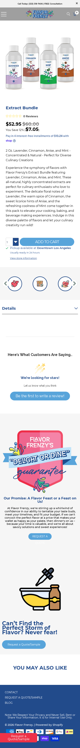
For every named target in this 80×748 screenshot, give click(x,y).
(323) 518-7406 (36, 4)
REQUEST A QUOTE (40, 537)
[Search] (68, 14)
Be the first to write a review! (40, 396)
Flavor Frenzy (24, 725)
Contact (11, 692)
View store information (23, 258)
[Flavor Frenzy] (40, 14)
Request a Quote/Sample (24, 644)
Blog (9, 702)
